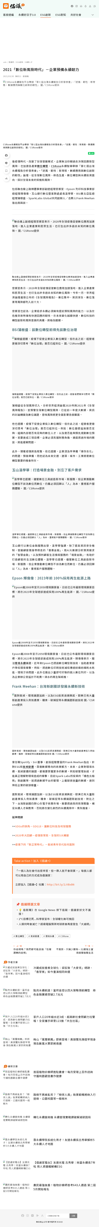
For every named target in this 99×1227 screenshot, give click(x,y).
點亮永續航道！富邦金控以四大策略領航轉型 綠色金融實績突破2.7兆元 (64, 992)
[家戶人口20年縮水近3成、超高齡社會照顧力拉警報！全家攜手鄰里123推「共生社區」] (17, 1024)
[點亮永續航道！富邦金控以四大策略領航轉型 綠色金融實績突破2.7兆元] (17, 997)
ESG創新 (45, 15)
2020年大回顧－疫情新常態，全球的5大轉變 (42, 835)
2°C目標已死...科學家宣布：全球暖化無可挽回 (46, 919)
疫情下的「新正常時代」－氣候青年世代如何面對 (45, 844)
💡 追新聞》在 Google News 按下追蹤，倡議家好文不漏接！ (55, 912)
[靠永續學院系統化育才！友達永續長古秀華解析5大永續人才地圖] (17, 1147)
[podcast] (81, 6)
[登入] (90, 6)
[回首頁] (14, 6)
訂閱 (73, 1216)
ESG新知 (60, 15)
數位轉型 (20, 936)
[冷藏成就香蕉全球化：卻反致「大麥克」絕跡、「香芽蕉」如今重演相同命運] (17, 975)
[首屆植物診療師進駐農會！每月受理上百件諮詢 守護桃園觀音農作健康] (17, 1079)
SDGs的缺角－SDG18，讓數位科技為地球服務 (43, 826)
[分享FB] (6, 155)
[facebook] (72, 6)
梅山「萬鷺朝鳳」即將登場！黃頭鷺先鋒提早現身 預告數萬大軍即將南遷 (64, 1041)
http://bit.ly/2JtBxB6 (61, 884)
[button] (94, 6)
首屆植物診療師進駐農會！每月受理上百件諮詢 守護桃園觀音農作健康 (63, 1074)
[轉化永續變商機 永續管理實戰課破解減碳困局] (17, 1124)
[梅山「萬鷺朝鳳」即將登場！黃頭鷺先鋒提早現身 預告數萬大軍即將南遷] (17, 1046)
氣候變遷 (35, 936)
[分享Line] (6, 163)
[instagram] (76, 6)
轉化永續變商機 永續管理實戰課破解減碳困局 (62, 1117)
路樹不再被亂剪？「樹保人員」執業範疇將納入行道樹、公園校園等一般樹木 (64, 1097)
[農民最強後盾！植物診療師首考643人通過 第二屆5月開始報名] (17, 1192)
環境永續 (50, 936)
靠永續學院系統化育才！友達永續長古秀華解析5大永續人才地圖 (64, 1142)
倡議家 (11, 62)
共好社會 (76, 15)
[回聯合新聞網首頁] (6, 6)
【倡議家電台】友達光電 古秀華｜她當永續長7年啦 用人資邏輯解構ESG (64, 1164)
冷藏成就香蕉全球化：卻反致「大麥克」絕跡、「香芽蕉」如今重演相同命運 (63, 970)
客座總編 (8, 15)
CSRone (64, 936)
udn (5, 62)
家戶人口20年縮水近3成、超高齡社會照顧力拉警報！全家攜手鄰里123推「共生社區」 (64, 1019)
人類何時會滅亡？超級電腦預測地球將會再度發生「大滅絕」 (55, 924)
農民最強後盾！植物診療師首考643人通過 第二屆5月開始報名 (64, 1187)
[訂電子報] (85, 6)
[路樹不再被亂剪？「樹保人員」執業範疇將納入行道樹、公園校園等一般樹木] (17, 1102)
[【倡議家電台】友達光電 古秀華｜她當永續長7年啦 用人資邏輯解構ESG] (17, 1170)
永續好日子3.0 (27, 15)
